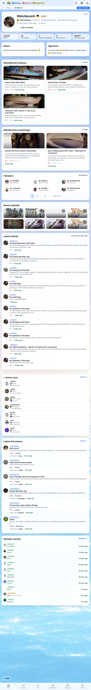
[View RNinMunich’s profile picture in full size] (9, 22)
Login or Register (83, 8)
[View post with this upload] (13, 213)
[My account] (81, 3)
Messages (68, 688)
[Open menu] (3, 3)
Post (38, 688)
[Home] (2, 8)
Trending (23, 688)
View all (83, 377)
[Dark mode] (87, 3)
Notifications (53, 688)
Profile (82, 688)
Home (8, 688)
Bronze (43, 16)
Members (9, 8)
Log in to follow (27, 27)
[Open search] (76, 3)
